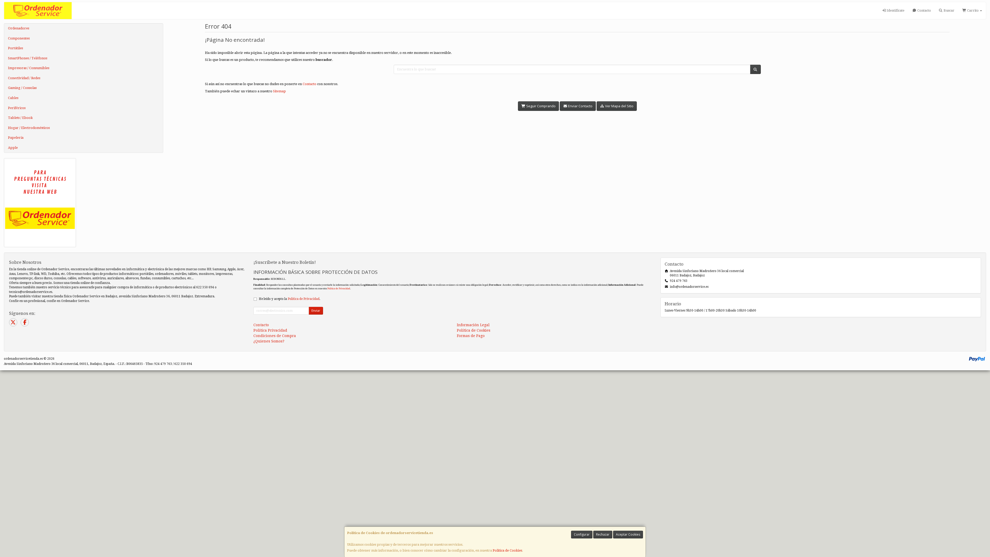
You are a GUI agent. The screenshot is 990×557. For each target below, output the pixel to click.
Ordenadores (18, 28)
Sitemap (279, 91)
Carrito (972, 10)
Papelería (15, 138)
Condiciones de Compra (274, 336)
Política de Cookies (507, 550)
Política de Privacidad (338, 288)
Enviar (315, 310)
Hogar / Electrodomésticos (29, 128)
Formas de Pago (471, 336)
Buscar (948, 10)
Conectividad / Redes (24, 78)
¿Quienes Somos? (268, 341)
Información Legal (473, 325)
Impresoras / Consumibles (28, 68)
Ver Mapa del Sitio (618, 106)
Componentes (19, 38)
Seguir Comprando (540, 106)
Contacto (924, 10)
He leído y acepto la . (289, 299)
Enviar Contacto (579, 106)
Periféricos (17, 108)
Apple (13, 148)
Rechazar (602, 534)
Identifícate (895, 10)
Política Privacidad (270, 330)
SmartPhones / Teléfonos (27, 58)
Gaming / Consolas (22, 88)
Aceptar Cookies (628, 534)
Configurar (582, 534)
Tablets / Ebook (20, 118)
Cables (13, 98)
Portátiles (15, 48)
